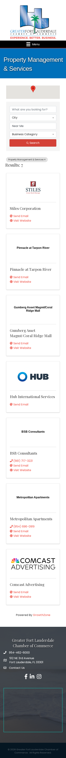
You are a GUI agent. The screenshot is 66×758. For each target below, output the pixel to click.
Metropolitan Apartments (31, 518)
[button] (33, 89)
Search (34, 143)
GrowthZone (41, 615)
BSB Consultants (23, 453)
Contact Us (17, 668)
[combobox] (33, 117)
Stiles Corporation (25, 208)
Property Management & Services (26, 159)
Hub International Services (32, 396)
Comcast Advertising (27, 584)
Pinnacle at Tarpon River (31, 269)
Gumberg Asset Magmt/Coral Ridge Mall (31, 333)
